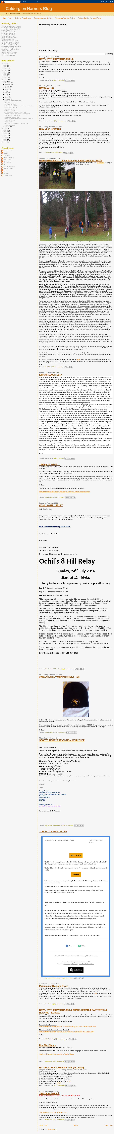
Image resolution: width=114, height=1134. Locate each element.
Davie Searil (7, 159)
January (7, 126)
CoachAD (7, 155)
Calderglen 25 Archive (8, 35)
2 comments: (58, 366)
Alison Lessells (8, 151)
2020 (5, 74)
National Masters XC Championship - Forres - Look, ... (19, 105)
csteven (6, 171)
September (8, 87)
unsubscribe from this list (86, 964)
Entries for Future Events (23, 18)
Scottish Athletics (6, 50)
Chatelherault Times (7, 39)
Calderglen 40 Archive (8, 33)
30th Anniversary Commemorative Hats (59, 676)
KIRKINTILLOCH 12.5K (50, 374)
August (7, 89)
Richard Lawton (8, 168)
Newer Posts (43, 1125)
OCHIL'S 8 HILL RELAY (51, 505)
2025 (5, 65)
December (8, 82)
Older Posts (109, 1125)
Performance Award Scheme (10, 42)
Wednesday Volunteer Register (65, 18)
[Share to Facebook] (72, 80)
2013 (5, 132)
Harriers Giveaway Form (8, 53)
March (7, 97)
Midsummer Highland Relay (53, 986)
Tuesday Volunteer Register (43, 18)
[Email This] (65, 80)
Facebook (72, 946)
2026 (5, 63)
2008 (5, 141)
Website (83, 946)
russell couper (8, 175)
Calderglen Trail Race (8, 36)
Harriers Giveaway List (8, 55)
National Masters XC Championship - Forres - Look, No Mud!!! (70, 160)
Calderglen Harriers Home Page (11, 27)
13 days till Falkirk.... (49, 464)
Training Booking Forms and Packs (89, 18)
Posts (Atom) (52, 1129)
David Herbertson (9, 157)
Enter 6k (76, 874)
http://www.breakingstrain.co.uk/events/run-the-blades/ (56, 1054)
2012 (5, 133)
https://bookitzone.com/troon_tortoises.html (53, 1112)
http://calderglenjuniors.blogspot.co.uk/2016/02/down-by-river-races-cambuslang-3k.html (67, 1026)
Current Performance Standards (11, 46)
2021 (5, 72)
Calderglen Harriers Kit (8, 32)
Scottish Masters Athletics (9, 52)
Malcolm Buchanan (9, 166)
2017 (5, 79)
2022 (5, 70)
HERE (69, 1081)
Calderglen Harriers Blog (29, 8)
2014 (5, 130)
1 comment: (62, 497)
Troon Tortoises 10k (49, 1093)
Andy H (6, 153)
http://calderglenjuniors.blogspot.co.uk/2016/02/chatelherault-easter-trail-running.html (66, 1031)
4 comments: (69, 978)
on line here (100, 162)
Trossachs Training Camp (9, 48)
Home (76, 1125)
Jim (5, 164)
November (8, 84)
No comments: (61, 121)
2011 (5, 135)
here (78, 359)
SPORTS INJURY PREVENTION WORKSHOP (62, 740)
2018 (5, 77)
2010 (5, 137)
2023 (5, 68)
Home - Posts (7, 18)
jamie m (6, 173)
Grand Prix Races (6, 30)
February (7, 99)
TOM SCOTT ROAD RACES (53, 831)
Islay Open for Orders (50, 129)
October (7, 86)
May (6, 94)
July (6, 91)
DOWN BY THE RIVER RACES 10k (56, 59)
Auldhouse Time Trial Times (9, 40)
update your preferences (70, 964)
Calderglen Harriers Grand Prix (10, 29)
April (6, 96)
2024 (5, 67)
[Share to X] (70, 80)
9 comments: (61, 80)
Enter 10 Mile (76, 855)
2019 (5, 76)
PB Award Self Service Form (9, 43)
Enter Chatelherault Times (9, 37)
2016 (5, 81)
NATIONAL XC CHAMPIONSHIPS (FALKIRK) (61, 1067)
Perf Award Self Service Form (10, 45)
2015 (5, 128)
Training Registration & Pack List (11, 26)
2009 (5, 139)
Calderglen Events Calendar (10, 49)
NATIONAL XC (46, 88)
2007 (5, 142)
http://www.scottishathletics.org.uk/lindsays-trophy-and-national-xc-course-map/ (64, 491)
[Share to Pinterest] (74, 80)
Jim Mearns (7, 162)
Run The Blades (47, 1045)
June (6, 92)
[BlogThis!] (68, 80)
